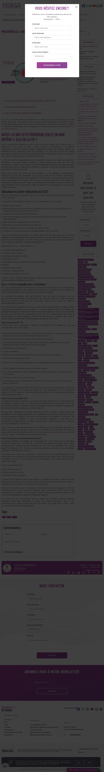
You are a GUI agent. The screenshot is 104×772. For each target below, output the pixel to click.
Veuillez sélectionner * (40, 52)
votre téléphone (38, 33)
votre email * (36, 42)
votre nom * (36, 24)
